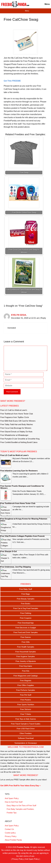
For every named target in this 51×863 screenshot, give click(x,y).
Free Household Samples (25, 652)
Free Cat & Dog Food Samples (25, 608)
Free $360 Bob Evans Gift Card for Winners (18, 421)
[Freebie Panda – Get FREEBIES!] (15, 4)
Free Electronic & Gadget (25, 628)
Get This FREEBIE (12, 81)
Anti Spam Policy (12, 798)
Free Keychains (25, 666)
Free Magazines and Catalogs (25, 676)
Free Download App (26, 623)
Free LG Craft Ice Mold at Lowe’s (13, 410)
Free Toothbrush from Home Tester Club (16, 414)
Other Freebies (26, 733)
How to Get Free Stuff (13, 802)
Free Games (26, 637)
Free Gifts (26, 642)
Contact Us (9, 829)
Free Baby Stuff (25, 589)
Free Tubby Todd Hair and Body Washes (16, 424)
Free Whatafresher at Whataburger (14, 435)
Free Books (25, 603)
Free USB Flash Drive (26, 729)
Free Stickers (25, 709)
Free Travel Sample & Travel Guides (25, 724)
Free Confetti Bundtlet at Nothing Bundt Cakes (19, 442)
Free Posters (25, 700)
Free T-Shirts (25, 714)
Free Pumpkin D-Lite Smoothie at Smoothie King (19, 439)
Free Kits (25, 671)
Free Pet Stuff (25, 695)
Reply (43, 318)
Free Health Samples (25, 647)
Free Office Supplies (25, 685)
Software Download (26, 738)
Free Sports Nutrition (25, 704)
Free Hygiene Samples (25, 656)
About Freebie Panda (13, 840)
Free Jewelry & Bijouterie (26, 661)
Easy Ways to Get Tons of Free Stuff (21, 805)
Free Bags (25, 594)
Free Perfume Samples (25, 690)
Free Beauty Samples (25, 599)
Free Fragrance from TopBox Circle (14, 417)
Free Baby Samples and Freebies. (20, 809)
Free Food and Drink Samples (25, 632)
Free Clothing (25, 613)
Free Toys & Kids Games (25, 719)
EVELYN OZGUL (19, 315)
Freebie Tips (12, 813)
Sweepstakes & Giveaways (25, 743)
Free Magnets (25, 680)
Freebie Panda (23, 847)
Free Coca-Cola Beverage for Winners (15, 428)
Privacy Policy (10, 836)
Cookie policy (10, 833)
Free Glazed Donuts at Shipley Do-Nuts (16, 432)
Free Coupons (25, 618)
